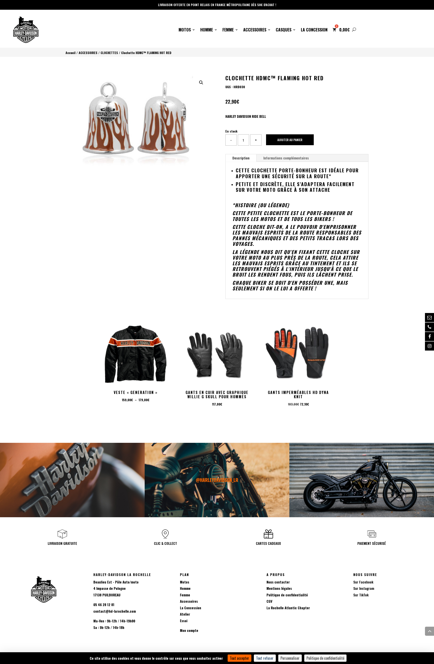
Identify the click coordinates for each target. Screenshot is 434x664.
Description (241, 157)
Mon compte (189, 630)
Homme (206, 30)
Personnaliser (290, 658)
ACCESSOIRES (88, 52)
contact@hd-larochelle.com (114, 611)
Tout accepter (239, 658)
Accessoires (254, 30)
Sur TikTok (361, 594)
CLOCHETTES (109, 52)
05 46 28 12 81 (103, 604)
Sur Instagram (363, 588)
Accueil (70, 52)
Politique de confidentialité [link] (325, 658)
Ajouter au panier (289, 139)
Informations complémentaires (286, 157)
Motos (185, 30)
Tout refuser (265, 658)
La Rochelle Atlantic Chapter (288, 607)
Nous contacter (278, 581)
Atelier (185, 614)
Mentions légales (279, 588)
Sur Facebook (363, 581)
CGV (269, 601)
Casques (283, 30)
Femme (228, 30)
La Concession (314, 30)
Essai (183, 620)
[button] (201, 82)
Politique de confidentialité (287, 594)
